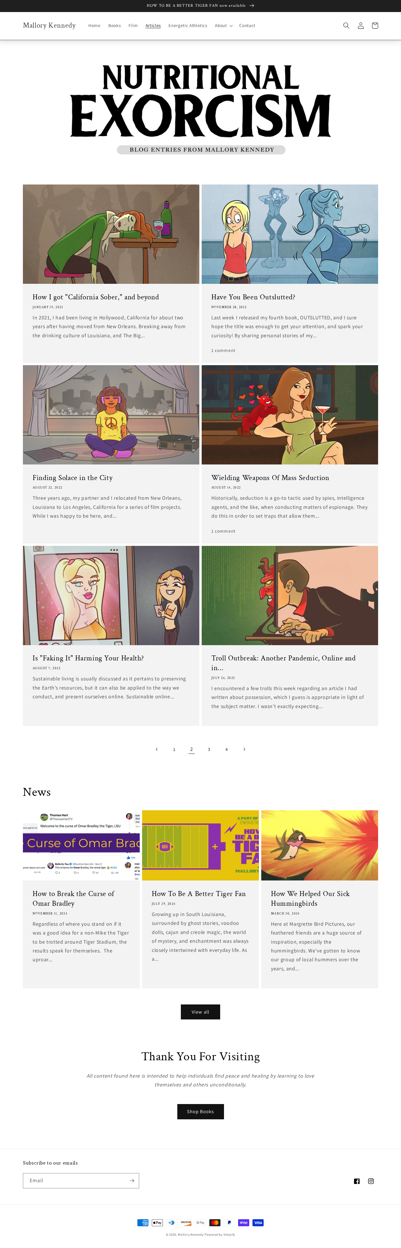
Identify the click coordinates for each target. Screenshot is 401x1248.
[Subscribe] (132, 1180)
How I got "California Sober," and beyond (96, 297)
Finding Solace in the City (72, 478)
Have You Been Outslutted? (253, 297)
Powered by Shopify (220, 1234)
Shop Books (200, 1111)
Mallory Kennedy (191, 1234)
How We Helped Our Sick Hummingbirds (310, 898)
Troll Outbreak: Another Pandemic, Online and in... (283, 663)
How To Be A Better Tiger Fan (199, 894)
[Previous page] (157, 749)
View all (200, 1012)
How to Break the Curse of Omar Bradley (73, 898)
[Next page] (244, 749)
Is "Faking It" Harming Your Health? (88, 658)
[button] (223, 25)
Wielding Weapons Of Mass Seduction (270, 478)
